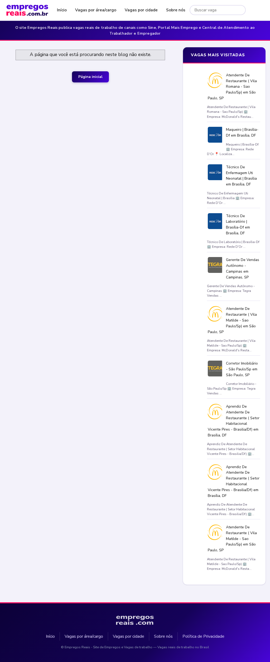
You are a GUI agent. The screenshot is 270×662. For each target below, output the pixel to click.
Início (62, 10)
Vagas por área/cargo (95, 10)
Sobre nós (175, 10)
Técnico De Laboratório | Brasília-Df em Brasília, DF (238, 224)
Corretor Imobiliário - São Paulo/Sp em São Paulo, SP (242, 369)
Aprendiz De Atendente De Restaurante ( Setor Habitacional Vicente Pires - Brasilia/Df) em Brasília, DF (233, 421)
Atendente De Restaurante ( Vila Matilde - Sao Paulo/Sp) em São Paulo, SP (232, 320)
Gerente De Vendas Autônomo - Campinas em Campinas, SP (242, 268)
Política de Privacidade (203, 636)
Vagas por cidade (141, 10)
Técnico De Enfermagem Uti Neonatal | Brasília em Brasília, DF (241, 176)
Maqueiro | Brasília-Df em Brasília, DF (242, 132)
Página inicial (90, 76)
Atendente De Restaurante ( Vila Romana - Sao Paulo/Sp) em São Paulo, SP (232, 87)
